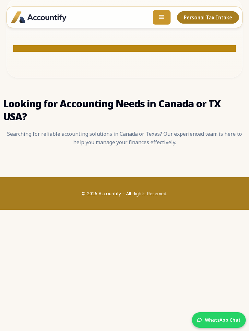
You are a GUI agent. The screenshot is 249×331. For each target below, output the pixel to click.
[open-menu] (162, 17)
